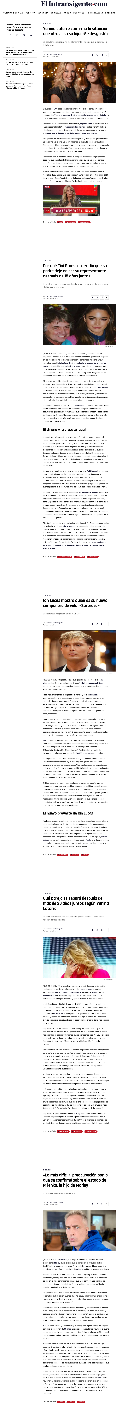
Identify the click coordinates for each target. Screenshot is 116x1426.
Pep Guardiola (77, 1131)
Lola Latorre (71, 222)
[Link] (102, 55)
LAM (55, 109)
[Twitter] (17, 35)
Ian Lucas (90, 683)
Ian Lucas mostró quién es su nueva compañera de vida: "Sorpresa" (20, 63)
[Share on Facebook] (92, 55)
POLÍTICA (30, 13)
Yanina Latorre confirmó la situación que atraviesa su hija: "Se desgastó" (19, 27)
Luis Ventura (80, 557)
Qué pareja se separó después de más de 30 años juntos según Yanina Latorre (20, 74)
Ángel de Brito (86, 123)
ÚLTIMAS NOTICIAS (13, 13)
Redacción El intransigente (54, 54)
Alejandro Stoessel (65, 557)
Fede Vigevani (63, 855)
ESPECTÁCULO (95, 13)
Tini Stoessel (93, 557)
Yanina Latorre (60, 115)
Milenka (81, 1402)
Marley (72, 1402)
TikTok (85, 855)
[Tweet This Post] (97, 55)
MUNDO (67, 13)
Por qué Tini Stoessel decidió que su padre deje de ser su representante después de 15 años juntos (20, 52)
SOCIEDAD (56, 13)
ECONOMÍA (42, 13)
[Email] (31, 35)
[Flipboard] (24, 35)
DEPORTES (79, 13)
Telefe (88, 840)
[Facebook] (10, 35)
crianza (61, 1402)
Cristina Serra (63, 1131)
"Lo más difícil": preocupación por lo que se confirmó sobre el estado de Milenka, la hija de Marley (19, 86)
